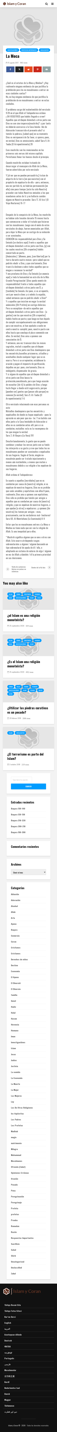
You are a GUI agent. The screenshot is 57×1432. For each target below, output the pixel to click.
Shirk (10, 694)
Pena (13, 1190)
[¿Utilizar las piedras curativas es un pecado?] (28, 691)
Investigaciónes (12, 50)
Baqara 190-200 (18, 832)
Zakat (13, 1273)
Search (28, 786)
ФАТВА (7, 1346)
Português (9, 1358)
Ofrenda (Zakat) (18, 1166)
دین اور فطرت (10, 1411)
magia (13, 1137)
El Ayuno (15, 977)
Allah (10, 594)
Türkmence (9, 1405)
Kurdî (6, 1381)
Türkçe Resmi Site (12, 1305)
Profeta (14, 1208)
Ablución (15, 894)
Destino (14, 965)
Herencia (15, 1024)
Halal (18, 687)
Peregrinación (17, 1196)
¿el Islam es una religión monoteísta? (23, 617)
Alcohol (14, 906)
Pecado (32, 690)
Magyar (7, 1399)
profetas (15, 1214)
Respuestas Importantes (29, 50)
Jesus (39, 598)
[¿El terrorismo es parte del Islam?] (28, 737)
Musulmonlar (10, 1370)
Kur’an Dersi (10, 1316)
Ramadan (15, 1226)
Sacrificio (15, 1243)
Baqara (14, 929)
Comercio (15, 935)
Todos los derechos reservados (38, 1425)
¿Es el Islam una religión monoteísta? (23, 663)
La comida (15, 1072)
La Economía (16, 1078)
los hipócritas (17, 1113)
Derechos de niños (19, 959)
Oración (14, 1178)
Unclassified (44, 50)
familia (14, 994)
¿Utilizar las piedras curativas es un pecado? (27, 710)
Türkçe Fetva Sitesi (13, 1310)
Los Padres (16, 1119)
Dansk (7, 1393)
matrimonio (16, 1143)
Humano (37, 594)
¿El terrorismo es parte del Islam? (25, 756)
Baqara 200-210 (18, 826)
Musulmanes (16, 1160)
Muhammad (16, 1155)
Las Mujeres (16, 1095)
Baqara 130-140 (18, 808)
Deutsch (8, 1340)
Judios (14, 1060)
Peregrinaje (16, 1202)
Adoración (15, 900)
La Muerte (15, 1083)
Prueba (14, 1220)
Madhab (14, 1131)
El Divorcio (16, 989)
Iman (10, 598)
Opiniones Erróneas (20, 1172)
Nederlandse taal (12, 1387)
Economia (15, 971)
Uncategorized (17, 1261)
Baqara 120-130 (18, 814)
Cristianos (15, 953)
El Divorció (16, 983)
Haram (26, 687)
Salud (40, 690)
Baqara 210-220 (18, 820)
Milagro (14, 1149)
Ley (12, 1101)
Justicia (14, 1066)
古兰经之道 (9, 1376)
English (7, 1322)
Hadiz (13, 1006)
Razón (14, 1232)
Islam (31, 598)
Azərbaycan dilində (13, 1334)
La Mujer (15, 1089)
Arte (13, 917)
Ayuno (14, 923)
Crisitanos (27, 594)
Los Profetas (17, 1125)
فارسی (7, 1364)
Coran (18, 594)
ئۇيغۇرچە (8, 1352)
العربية (7, 1328)
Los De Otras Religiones (22, 1107)
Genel (13, 1000)
